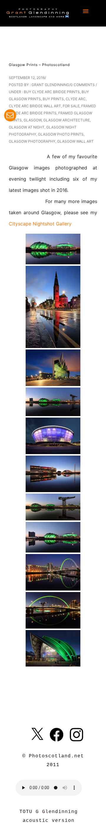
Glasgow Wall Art (75, 141)
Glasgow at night (26, 127)
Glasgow (33, 120)
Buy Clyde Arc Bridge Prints (52, 92)
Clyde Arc (76, 99)
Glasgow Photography (32, 141)
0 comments (82, 85)
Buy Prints (53, 99)
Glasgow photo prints (61, 134)
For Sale (71, 106)
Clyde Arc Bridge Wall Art (35, 106)
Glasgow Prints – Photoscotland (39, 64)
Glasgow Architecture (66, 120)
